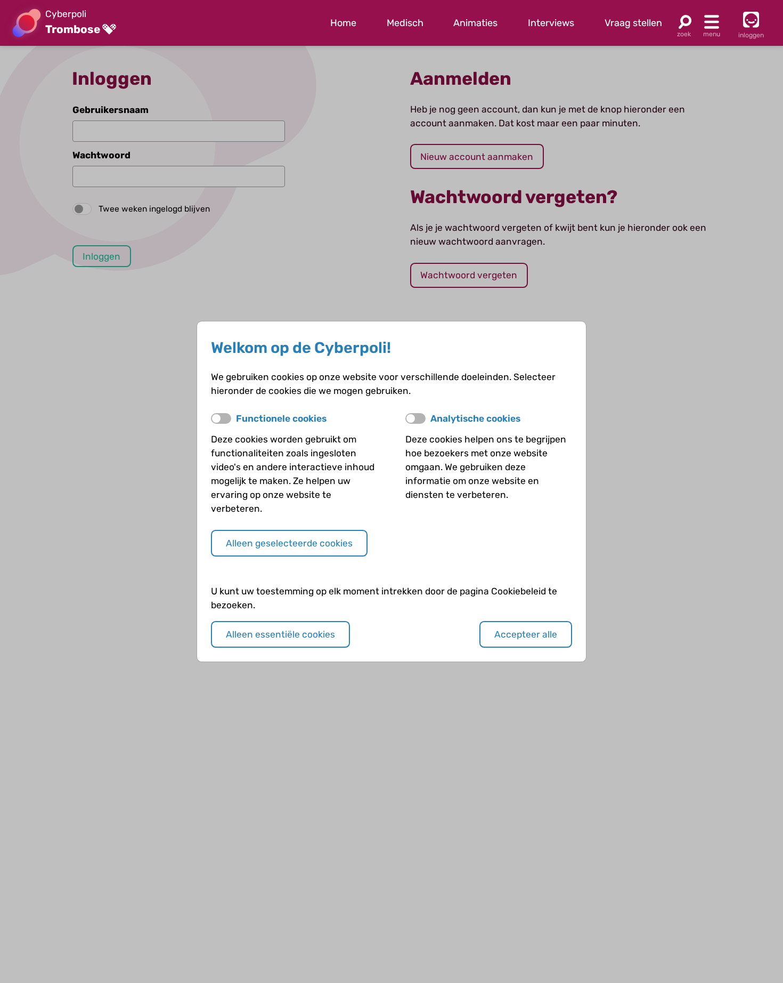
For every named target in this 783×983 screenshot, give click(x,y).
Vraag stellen (633, 23)
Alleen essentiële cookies (280, 634)
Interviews (551, 23)
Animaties (475, 23)
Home (343, 23)
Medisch (405, 23)
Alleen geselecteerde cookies (289, 543)
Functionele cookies (281, 418)
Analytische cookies (475, 418)
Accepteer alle (525, 634)
